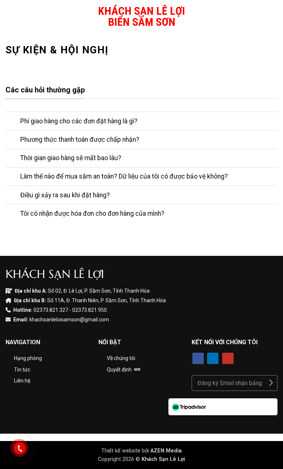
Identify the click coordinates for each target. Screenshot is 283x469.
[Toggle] (13, 122)
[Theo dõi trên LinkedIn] (213, 358)
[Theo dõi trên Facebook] (198, 358)
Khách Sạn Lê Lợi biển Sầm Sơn (141, 17)
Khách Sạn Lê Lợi (163, 459)
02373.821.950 (89, 310)
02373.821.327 (51, 310)
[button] (10, 16)
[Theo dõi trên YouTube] (228, 358)
